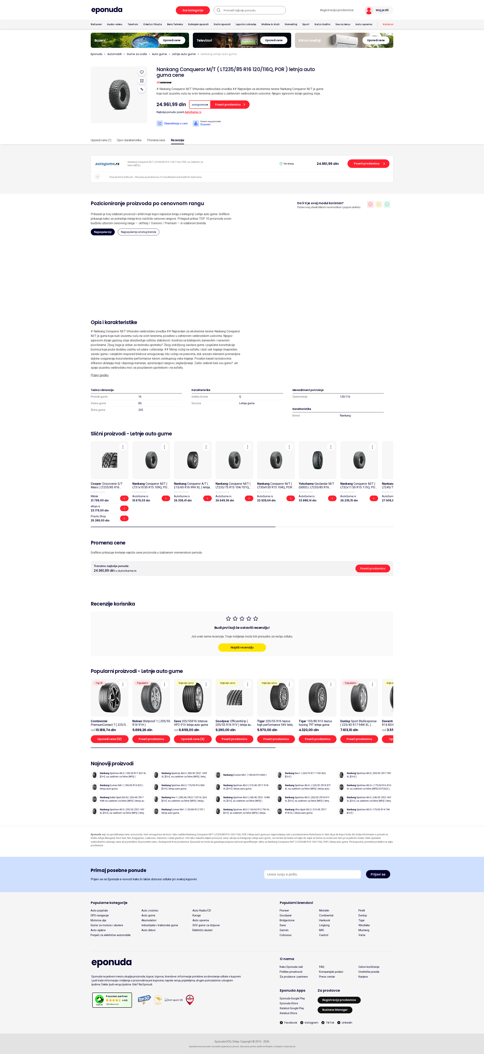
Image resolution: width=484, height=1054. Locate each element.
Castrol (323, 935)
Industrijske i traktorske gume (159, 925)
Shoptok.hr (279, 1046)
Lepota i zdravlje (246, 24)
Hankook (324, 920)
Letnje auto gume (184, 54)
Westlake (364, 925)
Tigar (361, 920)
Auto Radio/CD (201, 910)
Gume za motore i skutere (107, 925)
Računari (96, 24)
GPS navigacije (100, 915)
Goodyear (286, 915)
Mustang (363, 930)
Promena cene (156, 140)
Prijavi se (378, 874)
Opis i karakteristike (129, 140)
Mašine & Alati (270, 24)
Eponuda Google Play (292, 998)
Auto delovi (148, 930)
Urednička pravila (368, 971)
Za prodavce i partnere (294, 976)
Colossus (286, 935)
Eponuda (96, 54)
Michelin (324, 910)
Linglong (324, 925)
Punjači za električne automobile (111, 935)
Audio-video (114, 24)
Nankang (345, 415)
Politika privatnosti (291, 971)
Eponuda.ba (290, 1046)
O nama (287, 958)
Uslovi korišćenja (368, 967)
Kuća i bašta (322, 24)
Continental (326, 915)
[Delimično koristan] (378, 204)
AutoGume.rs (193, 112)
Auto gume (159, 54)
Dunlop (362, 915)
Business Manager (335, 1010)
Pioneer (284, 910)
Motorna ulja (98, 920)
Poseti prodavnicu (366, 163)
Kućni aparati (222, 24)
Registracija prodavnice (337, 10)
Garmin (284, 930)
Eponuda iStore (289, 1003)
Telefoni (133, 24)
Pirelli (361, 910)
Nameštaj (291, 24)
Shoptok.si (269, 1046)
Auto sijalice (98, 930)
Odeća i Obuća (152, 24)
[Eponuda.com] (107, 10)
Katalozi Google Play (292, 1008)
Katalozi (388, 24)
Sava (283, 925)
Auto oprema (363, 24)
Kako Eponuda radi (291, 967)
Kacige (196, 915)
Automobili (114, 54)
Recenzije (177, 140)
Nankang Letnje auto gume (219, 54)
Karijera (363, 976)
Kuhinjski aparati (198, 24)
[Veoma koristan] (387, 204)
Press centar (327, 976)
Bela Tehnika (175, 24)
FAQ (321, 967)
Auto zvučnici (149, 910)
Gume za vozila (137, 54)
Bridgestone (287, 920)
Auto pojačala (99, 910)
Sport (305, 24)
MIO (321, 930)
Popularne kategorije (109, 902)
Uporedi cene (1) (101, 140)
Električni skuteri (202, 930)
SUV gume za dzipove (206, 925)
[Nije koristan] (370, 204)
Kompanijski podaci (331, 971)
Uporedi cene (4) (193, 739)
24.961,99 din (328, 163)
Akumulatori (148, 920)
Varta (361, 935)
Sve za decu (342, 24)
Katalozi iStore (288, 1013)
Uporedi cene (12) (110, 739)
